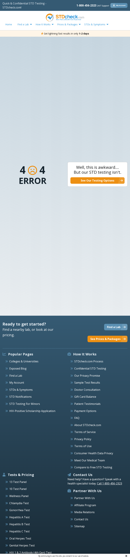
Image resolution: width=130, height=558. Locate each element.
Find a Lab (15, 375)
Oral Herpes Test (20, 538)
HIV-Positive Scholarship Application (32, 411)
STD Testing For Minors (24, 404)
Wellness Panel (18, 496)
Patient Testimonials (87, 404)
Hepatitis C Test (19, 531)
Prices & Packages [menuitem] (67, 24)
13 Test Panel (18, 482)
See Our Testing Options (97, 180)
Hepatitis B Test (19, 524)
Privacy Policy (82, 439)
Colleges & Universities (23, 361)
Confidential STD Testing (90, 368)
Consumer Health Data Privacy (93, 453)
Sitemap (79, 526)
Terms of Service (85, 432)
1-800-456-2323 (93, 5)
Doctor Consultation (87, 390)
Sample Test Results (87, 382)
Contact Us (81, 519)
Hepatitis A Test (19, 517)
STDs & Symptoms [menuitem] (94, 24)
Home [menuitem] (8, 24)
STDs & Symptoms (21, 390)
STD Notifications (20, 397)
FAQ (76, 418)
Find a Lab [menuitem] (23, 24)
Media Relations (84, 512)
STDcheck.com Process (88, 361)
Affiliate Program (85, 505)
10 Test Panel (18, 489)
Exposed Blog (18, 368)
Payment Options (85, 411)
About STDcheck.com (87, 425)
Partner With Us (84, 498)
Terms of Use (83, 446)
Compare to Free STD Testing (93, 467)
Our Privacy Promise (87, 375)
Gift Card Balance (85, 397)
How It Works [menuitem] (43, 24)
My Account (16, 382)
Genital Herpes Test (22, 545)
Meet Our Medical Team (89, 460)
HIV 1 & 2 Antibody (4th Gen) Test (30, 552)
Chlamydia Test (19, 503)
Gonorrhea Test (19, 510)
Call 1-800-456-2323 (109, 483)
